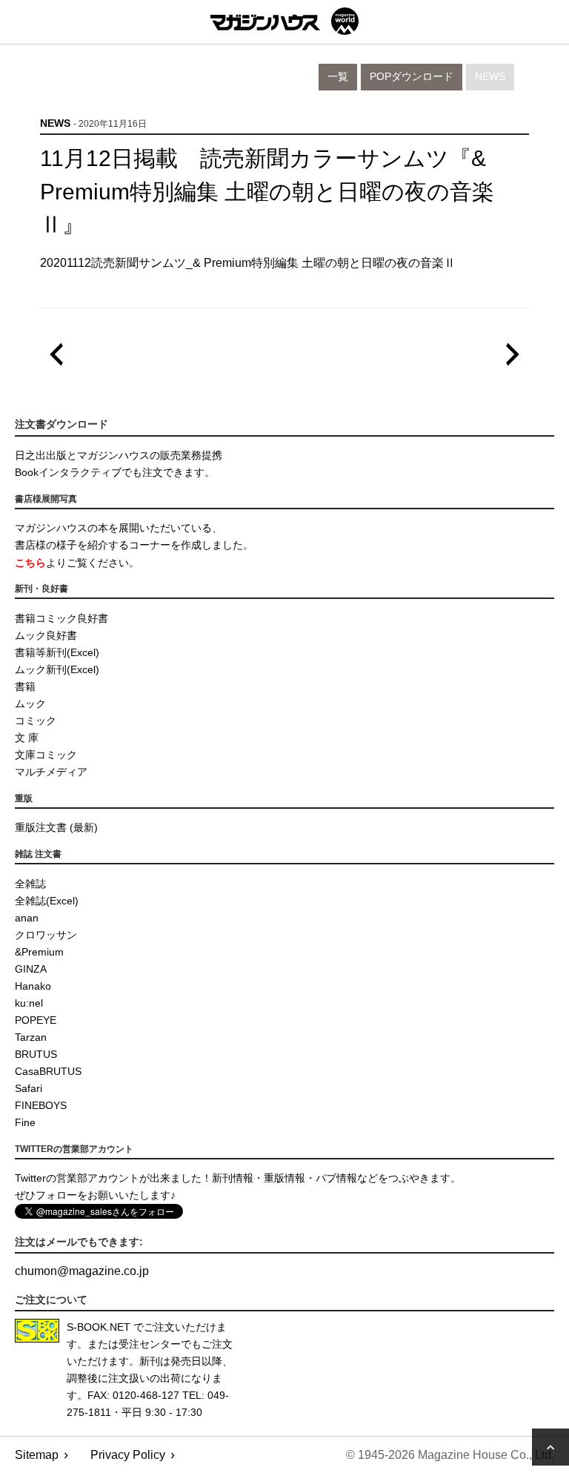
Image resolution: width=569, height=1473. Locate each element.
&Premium (39, 952)
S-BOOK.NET (98, 1327)
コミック (35, 720)
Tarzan (31, 1037)
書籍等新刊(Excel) (57, 652)
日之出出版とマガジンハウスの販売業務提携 (118, 455)
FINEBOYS (41, 1105)
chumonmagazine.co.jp (82, 1271)
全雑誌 (30, 884)
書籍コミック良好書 (61, 618)
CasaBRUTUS (48, 1071)
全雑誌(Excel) (47, 901)
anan (27, 918)
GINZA (31, 969)
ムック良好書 (46, 635)
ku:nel (29, 1003)
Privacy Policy (127, 1455)
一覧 (337, 76)
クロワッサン (46, 935)
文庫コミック (46, 755)
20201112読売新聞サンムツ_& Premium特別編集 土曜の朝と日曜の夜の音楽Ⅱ (248, 262)
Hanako (33, 986)
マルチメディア (51, 772)
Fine (25, 1122)
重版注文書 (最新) (56, 827)
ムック (30, 703)
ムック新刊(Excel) (57, 669)
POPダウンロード (411, 76)
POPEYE (35, 1020)
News (490, 76)
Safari (28, 1088)
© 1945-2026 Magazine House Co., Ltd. (450, 1455)
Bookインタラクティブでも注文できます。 (115, 472)
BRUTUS (36, 1054)
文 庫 (27, 738)
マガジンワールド (284, 21)
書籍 (25, 686)
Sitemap (37, 1455)
